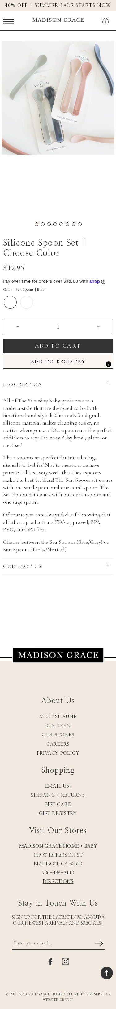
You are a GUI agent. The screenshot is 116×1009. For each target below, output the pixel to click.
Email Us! (58, 786)
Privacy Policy (58, 753)
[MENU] (8, 20)
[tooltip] (108, 364)
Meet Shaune (57, 716)
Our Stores (58, 735)
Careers (58, 744)
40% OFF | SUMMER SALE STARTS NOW (58, 5)
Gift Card (58, 804)
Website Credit (58, 1000)
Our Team (58, 726)
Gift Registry (58, 813)
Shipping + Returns (58, 795)
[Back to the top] (107, 973)
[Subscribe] (99, 943)
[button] (8, 20)
